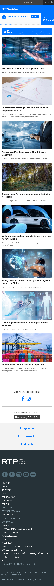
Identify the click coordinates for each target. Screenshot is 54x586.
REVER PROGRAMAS (11, 511)
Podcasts (27, 444)
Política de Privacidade (11, 572)
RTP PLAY (6, 504)
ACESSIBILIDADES (9, 535)
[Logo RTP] (15, 461)
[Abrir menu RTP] (27, 2)
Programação (27, 436)
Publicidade (16, 575)
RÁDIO (4, 493)
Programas (27, 428)
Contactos (7, 521)
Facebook (5, 475)
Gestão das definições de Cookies (18, 564)
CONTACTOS (7, 525)
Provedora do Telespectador (17, 528)
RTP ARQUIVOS (8, 497)
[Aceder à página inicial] (18, 9)
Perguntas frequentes (13, 518)
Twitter (12, 475)
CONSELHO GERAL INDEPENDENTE (17, 546)
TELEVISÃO (6, 490)
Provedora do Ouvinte (13, 532)
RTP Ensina (7, 500)
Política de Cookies (29, 572)
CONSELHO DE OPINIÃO (12, 549)
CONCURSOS (7, 514)
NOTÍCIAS (6, 483)
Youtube (26, 475)
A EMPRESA (7, 542)
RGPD (4, 560)
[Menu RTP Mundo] (51, 8)
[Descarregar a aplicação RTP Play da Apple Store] (20, 416)
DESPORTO (6, 486)
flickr (33, 475)
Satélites (6, 539)
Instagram (19, 475)
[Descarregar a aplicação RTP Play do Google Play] (33, 416)
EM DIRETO (7, 507)
